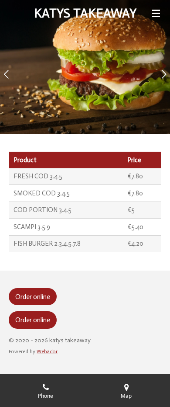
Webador (47, 351)
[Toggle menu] (156, 13)
